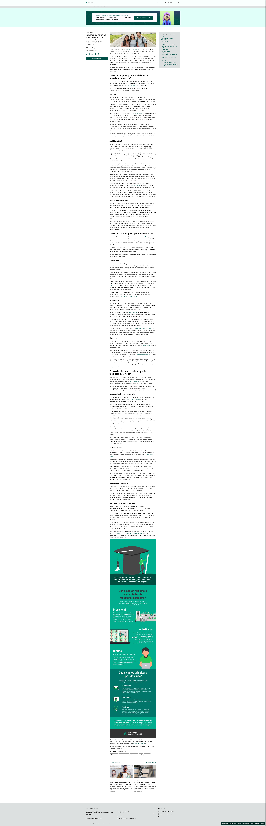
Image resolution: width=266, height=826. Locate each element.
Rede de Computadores (143, 354)
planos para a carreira (133, 399)
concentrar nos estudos (137, 113)
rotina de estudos (134, 185)
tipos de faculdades (133, 49)
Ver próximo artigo (150, 762)
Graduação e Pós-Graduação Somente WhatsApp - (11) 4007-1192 (99, 813)
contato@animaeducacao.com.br (94, 818)
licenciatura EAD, (134, 381)
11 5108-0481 (120, 812)
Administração (114, 285)
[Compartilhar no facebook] (86, 54)
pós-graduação (114, 367)
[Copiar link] (98, 54)
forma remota (131, 85)
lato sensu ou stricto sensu (129, 296)
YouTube (162, 816)
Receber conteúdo (97, 58)
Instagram (172, 811)
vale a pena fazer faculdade (139, 237)
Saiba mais (257, 823)
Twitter (170, 814)
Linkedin (162, 814)
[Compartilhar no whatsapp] (92, 54)
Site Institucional (156, 824)
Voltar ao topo (176, 824)
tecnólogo (146, 345)
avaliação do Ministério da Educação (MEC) (129, 533)
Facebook (162, 811)
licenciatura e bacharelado (144, 328)
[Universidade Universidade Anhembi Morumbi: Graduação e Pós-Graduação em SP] (91, 3)
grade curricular (133, 312)
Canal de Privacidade (166, 824)
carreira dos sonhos (139, 743)
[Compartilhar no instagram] (89, 54)
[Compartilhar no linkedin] (95, 54)
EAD (147, 153)
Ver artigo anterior (116, 762)
